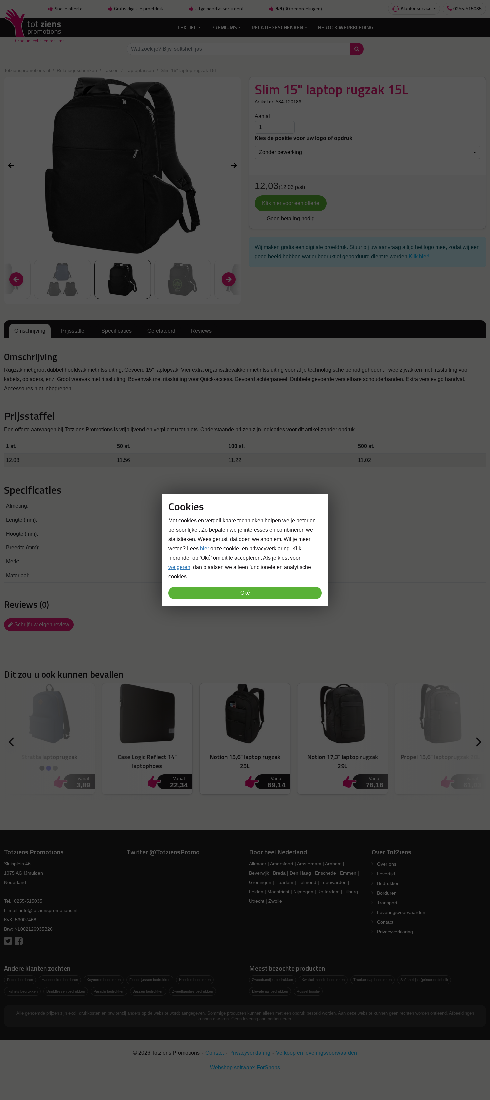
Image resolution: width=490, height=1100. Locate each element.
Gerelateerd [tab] (161, 331)
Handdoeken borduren (60, 980)
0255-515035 (467, 8)
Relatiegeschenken (277, 27)
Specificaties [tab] (116, 331)
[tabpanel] (245, 372)
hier (204, 548)
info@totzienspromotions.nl (48, 910)
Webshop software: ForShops (245, 1067)
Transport (387, 902)
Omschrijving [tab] (29, 331)
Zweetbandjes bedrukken (192, 991)
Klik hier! (419, 256)
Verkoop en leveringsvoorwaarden (316, 1053)
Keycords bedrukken (104, 980)
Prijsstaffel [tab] (73, 331)
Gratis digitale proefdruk (138, 8)
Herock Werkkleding (345, 27)
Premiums (224, 27)
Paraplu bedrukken (109, 991)
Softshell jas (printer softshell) (424, 980)
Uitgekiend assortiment (219, 8)
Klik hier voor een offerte (290, 203)
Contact (385, 922)
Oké (245, 593)
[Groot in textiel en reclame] (34, 27)
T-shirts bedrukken (22, 991)
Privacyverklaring (395, 931)
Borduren (387, 893)
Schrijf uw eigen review (41, 624)
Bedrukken (388, 883)
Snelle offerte (68, 8)
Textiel (187, 27)
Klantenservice (415, 8)
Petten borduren (20, 980)
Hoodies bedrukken (195, 980)
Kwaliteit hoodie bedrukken (323, 980)
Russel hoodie (308, 991)
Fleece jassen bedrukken (149, 980)
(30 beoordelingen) (298, 8)
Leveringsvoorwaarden (401, 912)
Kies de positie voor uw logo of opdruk (303, 138)
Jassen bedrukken (148, 991)
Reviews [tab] (201, 331)
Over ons (386, 864)
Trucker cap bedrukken (372, 980)
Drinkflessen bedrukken (65, 991)
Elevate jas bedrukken (270, 991)
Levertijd (386, 873)
